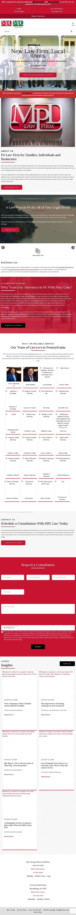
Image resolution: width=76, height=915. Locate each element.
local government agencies (18, 269)
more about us (12, 187)
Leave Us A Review (35, 910)
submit (38, 647)
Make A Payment (38, 16)
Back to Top (38, 912)
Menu (73, 25)
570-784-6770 (57, 11)
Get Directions (38, 869)
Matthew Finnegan (47, 93)
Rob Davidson (53, 2)
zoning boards (33, 269)
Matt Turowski (38, 2)
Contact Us (10, 230)
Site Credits (11, 910)
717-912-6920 (19, 11)
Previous (4, 63)
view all (67, 664)
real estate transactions (65, 267)
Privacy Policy (21, 910)
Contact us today (13, 325)
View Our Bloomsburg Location (38, 75)
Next (72, 63)
